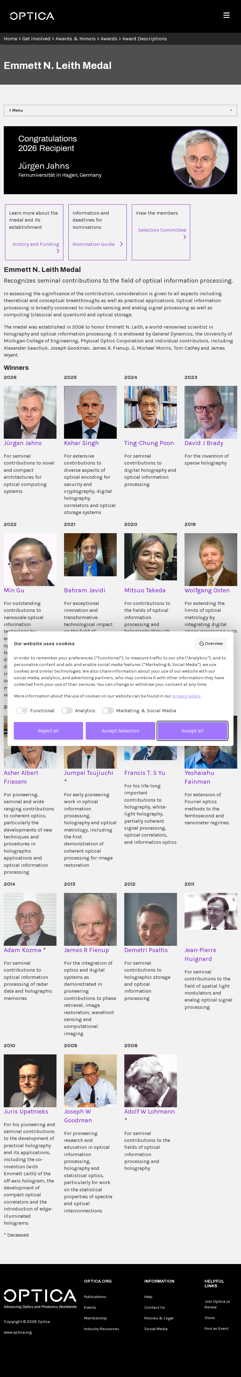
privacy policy (186, 696)
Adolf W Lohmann (149, 1111)
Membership (95, 1318)
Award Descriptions (144, 39)
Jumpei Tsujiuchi (88, 772)
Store (210, 1317)
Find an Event (216, 1328)
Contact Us (154, 1307)
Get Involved (36, 39)
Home (10, 39)
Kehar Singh (81, 443)
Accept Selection (120, 731)
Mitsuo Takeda (145, 590)
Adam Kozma (22, 950)
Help (148, 1296)
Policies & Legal (159, 1318)
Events (90, 1307)
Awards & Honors (76, 39)
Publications (95, 1296)
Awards (109, 39)
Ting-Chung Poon (149, 443)
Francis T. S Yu (144, 772)
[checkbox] (34, 710)
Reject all (48, 731)
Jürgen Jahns (23, 443)
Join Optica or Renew (217, 1304)
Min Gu (14, 590)
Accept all (192, 731)
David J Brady (204, 443)
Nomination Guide (93, 244)
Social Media (156, 1328)
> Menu (16, 110)
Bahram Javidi (84, 590)
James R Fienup (86, 950)
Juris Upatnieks (26, 1111)
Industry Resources (101, 1328)
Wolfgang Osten (207, 590)
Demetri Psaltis (146, 950)
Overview (214, 643)
